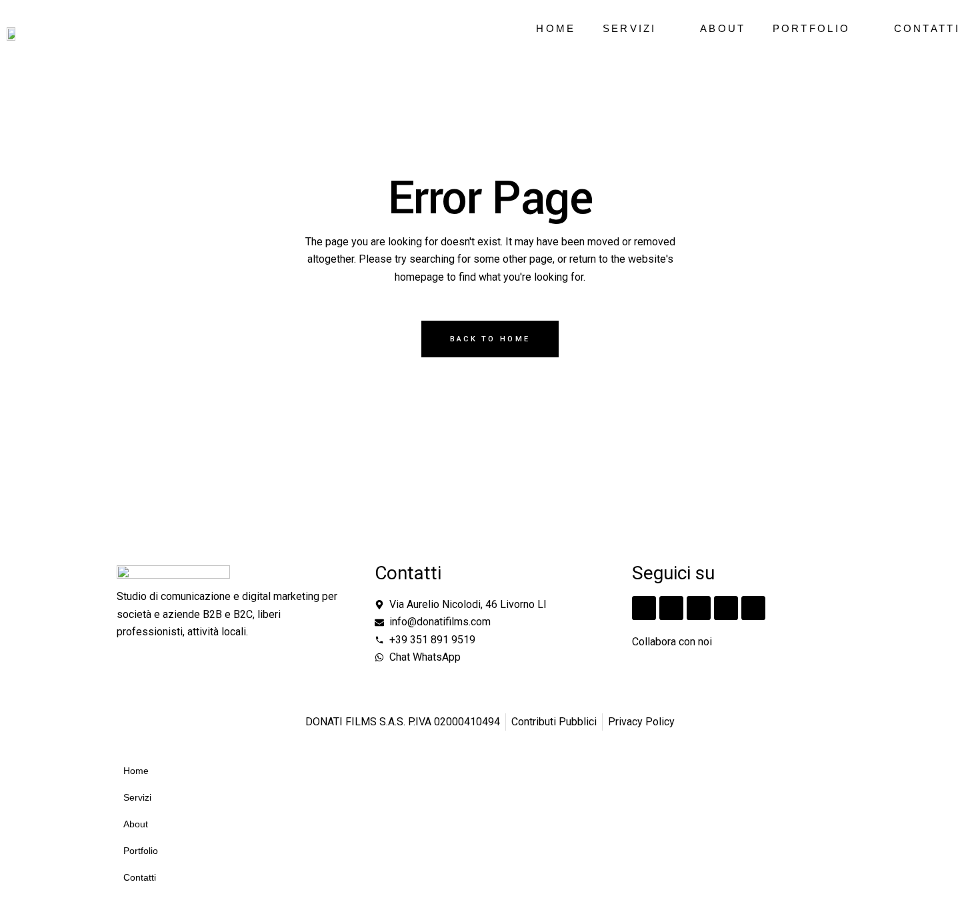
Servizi (630, 28)
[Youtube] (753, 608)
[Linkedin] (726, 608)
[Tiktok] (699, 608)
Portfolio (812, 28)
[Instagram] (644, 608)
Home (555, 28)
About (723, 28)
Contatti (927, 28)
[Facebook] (671, 608)
